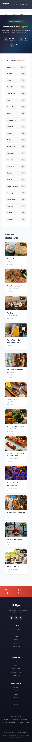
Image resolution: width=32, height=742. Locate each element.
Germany (16, 643)
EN (16, 4)
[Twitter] (20, 618)
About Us (16, 662)
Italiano (16, 687)
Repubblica (6, 719)
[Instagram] (16, 618)
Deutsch (16, 701)
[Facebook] (11, 618)
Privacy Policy (16, 668)
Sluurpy (16, 650)
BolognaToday (12, 722)
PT (29, 4)
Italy (16, 633)
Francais (16, 697)
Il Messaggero (15, 719)
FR (23, 4)
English (16, 690)
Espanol (16, 694)
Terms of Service (16, 672)
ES (20, 4)
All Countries (16, 629)
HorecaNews (24, 719)
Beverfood (4, 722)
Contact (16, 665)
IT (13, 4)
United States (16, 646)
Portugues (16, 704)
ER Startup (20, 722)
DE (26, 4)
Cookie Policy (16, 675)
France (16, 636)
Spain (16, 639)
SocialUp (28, 722)
